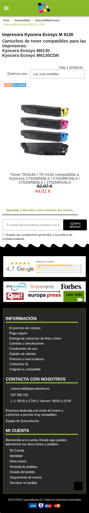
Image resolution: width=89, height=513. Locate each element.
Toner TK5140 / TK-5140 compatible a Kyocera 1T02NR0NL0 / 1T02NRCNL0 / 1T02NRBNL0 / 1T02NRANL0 (44, 178)
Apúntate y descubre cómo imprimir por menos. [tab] (40, 210)
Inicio (6, 20)
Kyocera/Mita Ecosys (47, 20)
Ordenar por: (17, 74)
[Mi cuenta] (76, 8)
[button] (6, 8)
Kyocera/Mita (22, 20)
